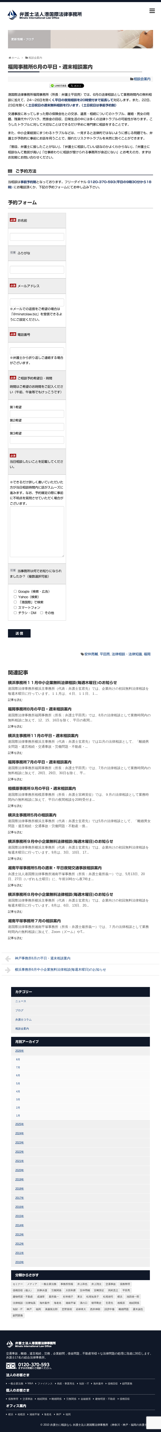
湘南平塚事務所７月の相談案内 (34, 921)
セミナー (18, 1284)
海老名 (57, 1303)
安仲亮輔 (91, 654)
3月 (18, 1099)
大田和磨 (71, 1290)
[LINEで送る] (58, 86)
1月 (18, 1115)
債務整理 (125, 1284)
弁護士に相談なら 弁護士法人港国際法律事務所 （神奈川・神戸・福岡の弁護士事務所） (104, 1424)
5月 (18, 1083)
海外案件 (45, 1303)
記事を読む (15, 699)
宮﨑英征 (99, 1290)
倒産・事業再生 (66, 1383)
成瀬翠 (41, 1296)
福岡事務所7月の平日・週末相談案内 (39, 762)
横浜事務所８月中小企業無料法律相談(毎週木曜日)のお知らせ (60, 894)
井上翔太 (96, 1284)
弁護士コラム (23, 1019)
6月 (18, 1075)
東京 (79, 1296)
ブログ (19, 1010)
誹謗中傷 (109, 1309)
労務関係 (56, 1290)
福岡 (147, 654)
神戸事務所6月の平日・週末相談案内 (42, 958)
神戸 (29, 1309)
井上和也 (82, 1284)
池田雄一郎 (133, 1296)
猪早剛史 (96, 1303)
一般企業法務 (48, 1284)
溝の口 (83, 1303)
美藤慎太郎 (51, 1309)
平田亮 (105, 654)
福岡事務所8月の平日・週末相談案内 (39, 709)
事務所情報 (67, 1284)
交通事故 (111, 1284)
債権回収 (113, 1383)
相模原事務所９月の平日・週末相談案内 (42, 788)
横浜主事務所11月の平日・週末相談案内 (43, 735)
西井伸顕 (95, 1309)
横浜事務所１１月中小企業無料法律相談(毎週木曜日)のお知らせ (62, 682)
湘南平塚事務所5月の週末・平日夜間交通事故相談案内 (55, 868)
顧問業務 (18, 1315)
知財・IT (17, 1309)
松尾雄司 (108, 1296)
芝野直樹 (67, 1309)
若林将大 (81, 1309)
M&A (30, 1383)
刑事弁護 (42, 1290)
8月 (18, 1059)
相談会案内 (142, 79)
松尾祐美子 (92, 1296)
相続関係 (134, 1303)
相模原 (121, 1303)
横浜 (119, 1296)
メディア (32, 1284)
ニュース (20, 1001)
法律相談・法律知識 (127, 654)
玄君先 (109, 1303)
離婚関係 (57, 1399)
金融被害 (86, 1399)
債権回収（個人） (23, 1290)
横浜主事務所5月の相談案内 (32, 815)
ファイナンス (45, 1383)
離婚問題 (124, 1309)
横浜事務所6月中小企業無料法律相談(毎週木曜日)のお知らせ (60, 969)
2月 (18, 1107)
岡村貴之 (113, 1290)
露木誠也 (138, 1309)
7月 (18, 1067)
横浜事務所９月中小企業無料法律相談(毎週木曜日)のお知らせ (60, 841)
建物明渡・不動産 (23, 1296)
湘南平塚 (71, 1303)
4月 (18, 1091)
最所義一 (54, 1296)
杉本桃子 (68, 1296)
